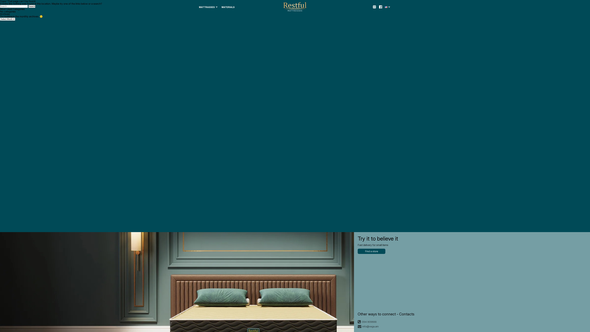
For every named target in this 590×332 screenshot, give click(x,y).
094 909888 (369, 321)
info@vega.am (370, 326)
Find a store (371, 251)
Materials (228, 7)
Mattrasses (207, 7)
